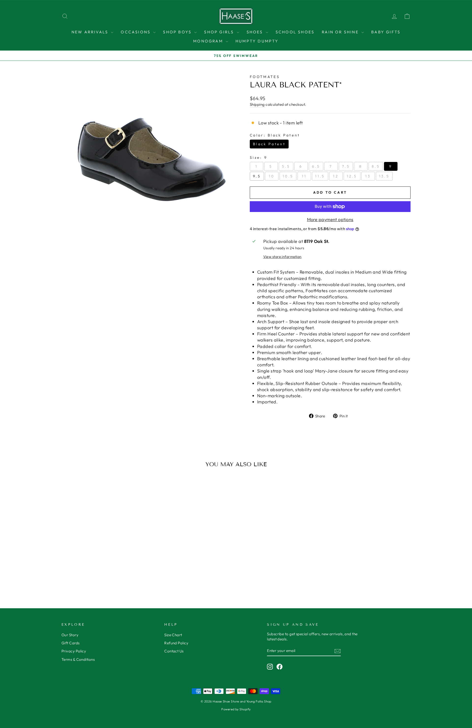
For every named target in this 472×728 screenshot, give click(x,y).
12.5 (352, 176)
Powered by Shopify (236, 709)
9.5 (257, 176)
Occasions (136, 31)
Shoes (256, 31)
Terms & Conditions (78, 659)
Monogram (208, 41)
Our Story (69, 635)
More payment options (330, 219)
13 (368, 176)
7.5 (346, 166)
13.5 (384, 176)
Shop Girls (219, 31)
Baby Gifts (385, 31)
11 (304, 176)
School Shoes (295, 31)
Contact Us (174, 651)
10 (272, 176)
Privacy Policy (73, 651)
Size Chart (173, 635)
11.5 (320, 176)
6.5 (316, 166)
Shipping (257, 104)
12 (336, 176)
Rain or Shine (341, 31)
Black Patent (269, 144)
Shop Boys (178, 31)
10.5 (288, 176)
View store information (282, 256)
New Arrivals (91, 31)
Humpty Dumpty (257, 41)
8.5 (376, 166)
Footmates (265, 77)
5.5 (286, 166)
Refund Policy (176, 643)
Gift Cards (70, 643)
